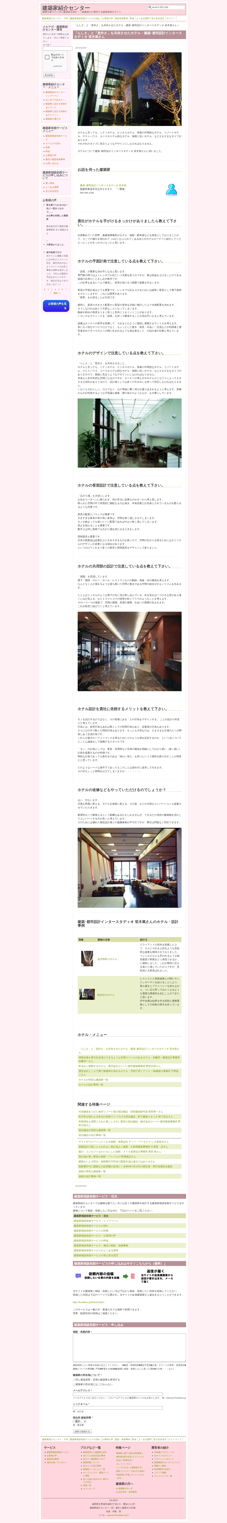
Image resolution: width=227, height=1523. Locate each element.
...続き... (119, 1478)
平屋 (127, 1474)
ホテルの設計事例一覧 (91, 1084)
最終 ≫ (57, 292)
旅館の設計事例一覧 (90, 1176)
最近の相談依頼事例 (55, 159)
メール (47, 44)
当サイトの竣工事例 (92, 1465)
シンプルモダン (123, 1467)
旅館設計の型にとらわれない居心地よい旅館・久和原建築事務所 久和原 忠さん (123, 1146)
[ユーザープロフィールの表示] (171, 197)
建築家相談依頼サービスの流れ (85, 18)
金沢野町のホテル (107, 959)
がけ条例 (139, 1471)
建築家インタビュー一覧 (94, 1469)
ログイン (170, 18)
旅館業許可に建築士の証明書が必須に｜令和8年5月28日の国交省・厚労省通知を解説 (125, 1166)
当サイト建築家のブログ (94, 1459)
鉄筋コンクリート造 (125, 1471)
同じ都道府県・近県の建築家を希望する (98, 1379)
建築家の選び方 (53, 118)
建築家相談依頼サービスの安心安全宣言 (96, 1255)
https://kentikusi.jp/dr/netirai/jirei (88, 1302)
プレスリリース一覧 (163, 1476)
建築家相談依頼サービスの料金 (91, 1240)
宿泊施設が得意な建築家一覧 (95, 1130)
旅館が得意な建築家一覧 (92, 1171)
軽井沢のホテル (106, 994)
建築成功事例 (53, 1459)
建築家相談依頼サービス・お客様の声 (95, 1235)
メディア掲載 (160, 1472)
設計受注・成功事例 (128, 1491)
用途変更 (120, 1474)
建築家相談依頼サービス (58, 1452)
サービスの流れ (53, 143)
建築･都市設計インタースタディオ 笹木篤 (103, 185)
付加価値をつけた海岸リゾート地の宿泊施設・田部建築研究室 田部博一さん (121, 1111)
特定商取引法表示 (162, 1469)
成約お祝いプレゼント (57, 1462)
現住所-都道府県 (83, 1417)
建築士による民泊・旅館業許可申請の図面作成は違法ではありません (117, 1161)
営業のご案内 (160, 1465)
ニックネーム (81, 1404)
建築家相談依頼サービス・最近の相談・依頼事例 (101, 1245)
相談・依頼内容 (82, 1331)
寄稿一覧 (87, 1485)
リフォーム (138, 1456)
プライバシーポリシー (164, 1459)
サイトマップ (174, 1439)
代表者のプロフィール (164, 1452)
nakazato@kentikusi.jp (118, 1515)
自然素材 (137, 1453)
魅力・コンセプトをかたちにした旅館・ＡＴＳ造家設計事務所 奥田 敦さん (120, 1151)
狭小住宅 (127, 1456)
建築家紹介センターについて (167, 1462)
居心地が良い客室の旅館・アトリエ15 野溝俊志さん (107, 1156)
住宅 (118, 1460)
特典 (48, 147)
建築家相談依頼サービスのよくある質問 (96, 1250)
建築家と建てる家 (124, 1453)
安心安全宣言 (157, 18)
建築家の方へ (125, 1488)
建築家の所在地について (87, 1375)
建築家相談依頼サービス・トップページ (96, 1220)
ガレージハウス (123, 1463)
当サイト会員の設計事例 (94, 1455)
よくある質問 (142, 18)
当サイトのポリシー (163, 1455)
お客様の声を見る (57, 305)
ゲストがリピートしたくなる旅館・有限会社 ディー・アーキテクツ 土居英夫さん (124, 1141)
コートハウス (137, 1474)
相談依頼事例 (121, 18)
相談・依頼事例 (122, 1439)
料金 (132, 18)
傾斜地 (119, 1456)
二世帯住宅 (126, 1460)
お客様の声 (107, 18)
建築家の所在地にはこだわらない (94, 1384)
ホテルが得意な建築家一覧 (93, 1079)
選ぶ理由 (50, 183)
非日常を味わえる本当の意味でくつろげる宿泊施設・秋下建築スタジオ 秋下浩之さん (126, 1116)
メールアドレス (82, 1390)
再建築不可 (136, 1467)
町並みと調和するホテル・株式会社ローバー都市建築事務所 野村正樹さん (120, 1066)
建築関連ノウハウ (91, 1462)
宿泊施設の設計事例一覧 (92, 1135)
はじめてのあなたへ (55, 99)
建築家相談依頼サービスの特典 (91, 1230)
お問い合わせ (52, 163)
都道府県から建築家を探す (95, 1452)
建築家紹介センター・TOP (55, 18)
